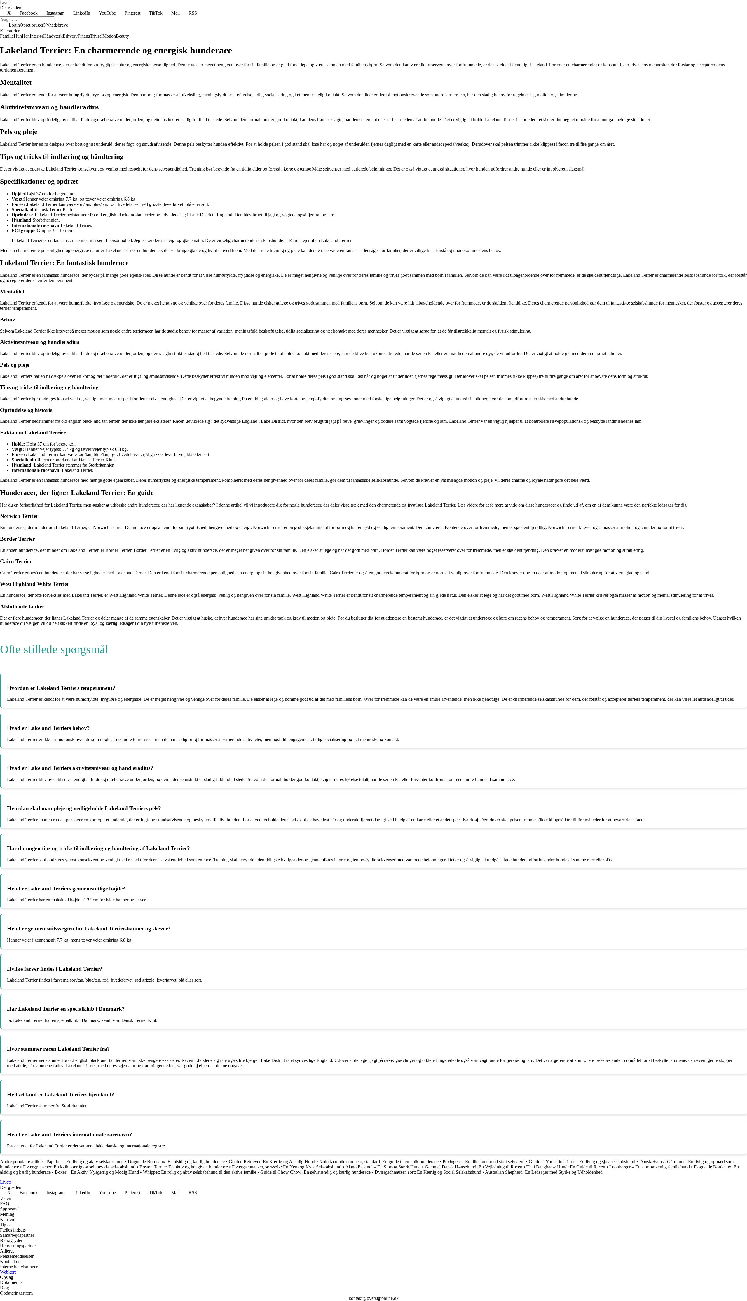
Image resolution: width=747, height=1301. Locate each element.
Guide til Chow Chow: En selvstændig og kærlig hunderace (315, 1172)
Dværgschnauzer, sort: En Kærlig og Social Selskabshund (428, 1172)
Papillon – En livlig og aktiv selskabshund (85, 1161)
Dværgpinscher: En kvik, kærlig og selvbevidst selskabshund (79, 1166)
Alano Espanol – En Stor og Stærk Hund (383, 1166)
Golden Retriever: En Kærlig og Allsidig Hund (272, 1161)
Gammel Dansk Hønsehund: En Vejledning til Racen (473, 1166)
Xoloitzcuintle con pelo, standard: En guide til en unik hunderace (379, 1161)
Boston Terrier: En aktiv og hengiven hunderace (183, 1166)
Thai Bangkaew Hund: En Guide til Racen (565, 1166)
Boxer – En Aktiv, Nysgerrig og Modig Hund (97, 1172)
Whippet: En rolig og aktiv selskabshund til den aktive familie (199, 1172)
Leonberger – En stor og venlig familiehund (649, 1166)
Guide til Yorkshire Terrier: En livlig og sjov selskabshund (582, 1161)
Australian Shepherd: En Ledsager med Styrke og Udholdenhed (544, 1172)
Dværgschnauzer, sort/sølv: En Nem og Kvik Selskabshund (286, 1166)
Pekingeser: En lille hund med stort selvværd (484, 1161)
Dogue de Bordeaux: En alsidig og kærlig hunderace (176, 1161)
